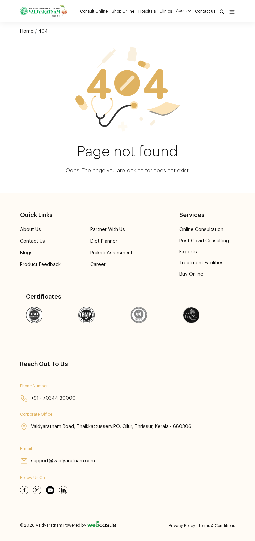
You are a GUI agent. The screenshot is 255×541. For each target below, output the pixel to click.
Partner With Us (107, 229)
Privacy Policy (182, 526)
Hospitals (147, 11)
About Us (30, 229)
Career (98, 264)
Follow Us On (32, 478)
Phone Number (34, 386)
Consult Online (94, 11)
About (181, 11)
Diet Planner (103, 241)
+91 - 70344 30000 (53, 398)
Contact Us (205, 11)
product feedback (40, 264)
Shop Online (123, 11)
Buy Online (191, 274)
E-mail (26, 449)
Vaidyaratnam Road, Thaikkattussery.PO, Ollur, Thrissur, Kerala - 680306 (111, 426)
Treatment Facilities (201, 262)
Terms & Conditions (216, 526)
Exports (188, 251)
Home (26, 31)
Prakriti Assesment (111, 252)
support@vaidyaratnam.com (63, 460)
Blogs (26, 252)
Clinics (165, 11)
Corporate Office (36, 414)
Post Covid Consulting (204, 240)
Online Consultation (201, 229)
